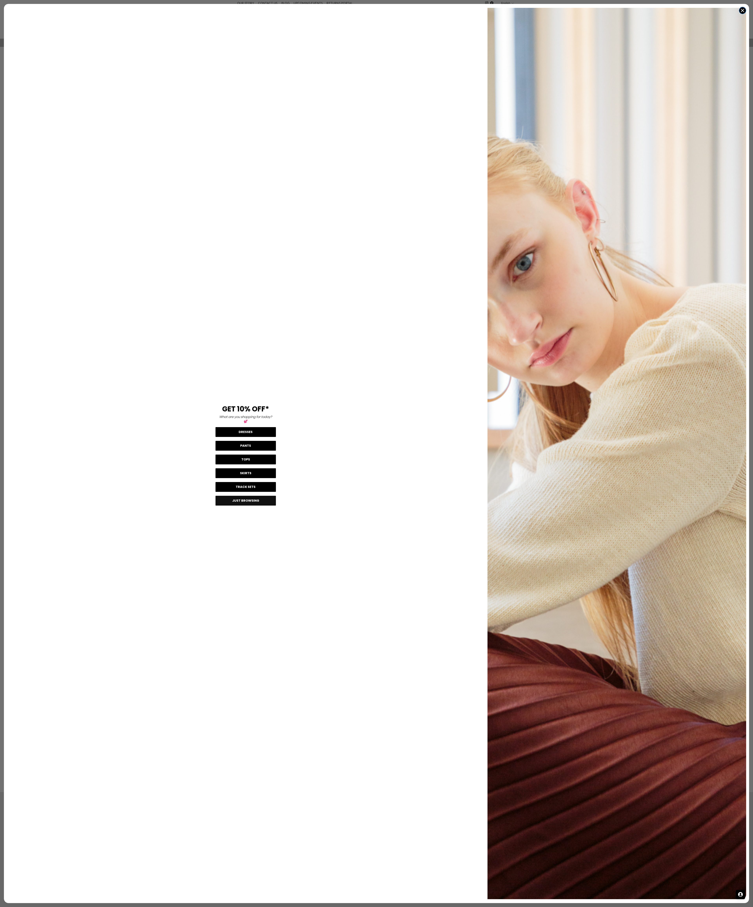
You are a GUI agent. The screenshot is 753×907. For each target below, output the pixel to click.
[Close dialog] (742, 10)
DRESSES (246, 432)
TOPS (245, 459)
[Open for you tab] (740, 894)
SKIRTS (245, 473)
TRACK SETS (246, 487)
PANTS (245, 445)
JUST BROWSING (245, 500)
